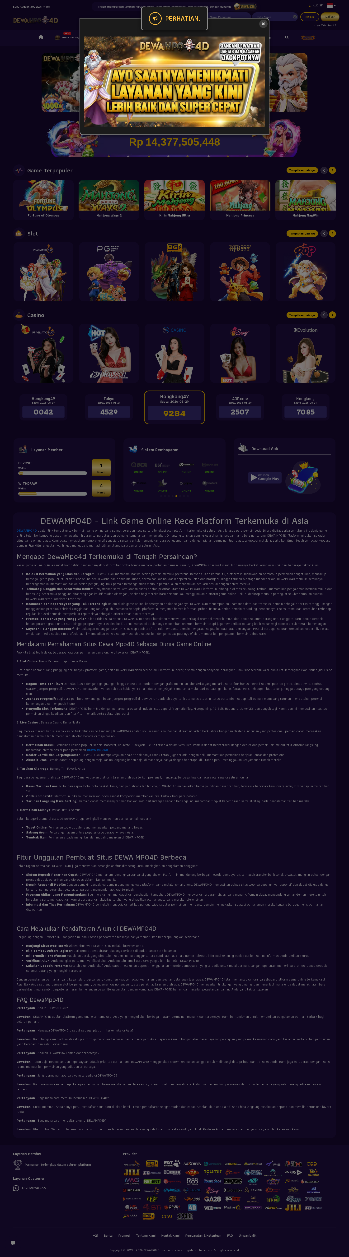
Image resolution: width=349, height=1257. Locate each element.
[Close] (263, 24)
